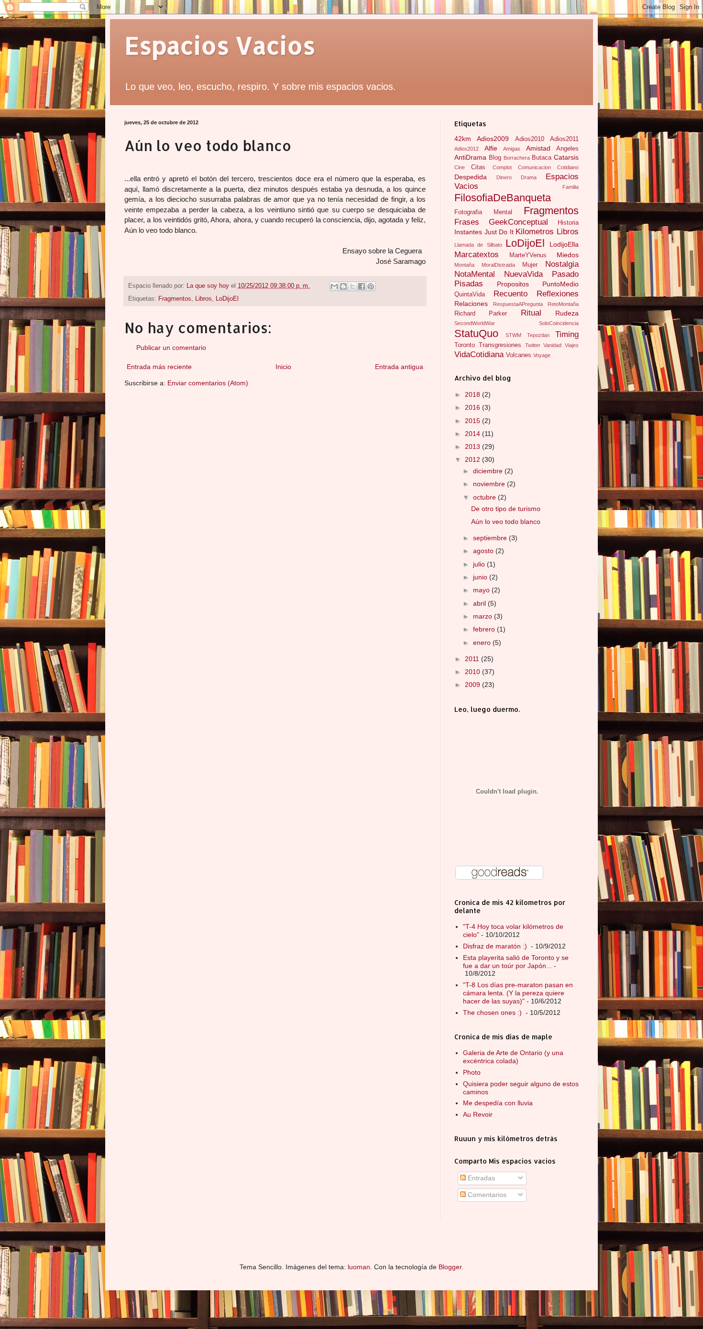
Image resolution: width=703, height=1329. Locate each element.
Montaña (464, 265)
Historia (568, 222)
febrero (485, 629)
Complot (502, 167)
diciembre (489, 471)
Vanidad (552, 345)
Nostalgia (562, 264)
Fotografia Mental (483, 212)
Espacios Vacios (219, 45)
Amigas (511, 149)
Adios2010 (529, 139)
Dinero (504, 177)
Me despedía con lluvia (498, 1103)
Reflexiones (558, 293)
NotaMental (474, 274)
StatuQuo (476, 333)
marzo (483, 616)
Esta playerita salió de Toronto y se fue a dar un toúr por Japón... (516, 962)
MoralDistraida (498, 265)
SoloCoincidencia (559, 323)
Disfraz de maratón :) (496, 946)
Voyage (541, 355)
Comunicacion (534, 167)
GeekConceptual (518, 222)
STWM (513, 335)
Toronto (464, 345)
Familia (570, 187)
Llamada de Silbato (478, 245)
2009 (473, 684)
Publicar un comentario (171, 347)
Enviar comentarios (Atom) (207, 383)
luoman (359, 1267)
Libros (203, 298)
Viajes (572, 345)
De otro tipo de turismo (505, 508)
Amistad (538, 148)
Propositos (513, 284)
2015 (473, 421)
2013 (473, 446)
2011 (473, 659)
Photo (472, 1072)
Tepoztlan (538, 335)
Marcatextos (476, 254)
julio (480, 564)
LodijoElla (564, 244)
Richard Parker (480, 313)
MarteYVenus (528, 255)
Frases (466, 222)
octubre (485, 497)
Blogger (450, 1267)
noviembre (490, 484)
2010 (473, 671)
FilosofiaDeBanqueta (502, 198)
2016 (473, 407)
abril (480, 603)
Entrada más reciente (159, 366)
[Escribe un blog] (343, 286)
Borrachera (517, 158)
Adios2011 (564, 139)
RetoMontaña (563, 304)
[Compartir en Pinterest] (370, 286)
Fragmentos (174, 298)
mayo (482, 590)
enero (483, 642)
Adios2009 (493, 138)
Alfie (490, 148)
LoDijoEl (227, 298)
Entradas (480, 1178)
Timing (567, 334)
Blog (495, 157)
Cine (459, 167)
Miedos (568, 255)
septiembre (491, 538)
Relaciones (471, 303)
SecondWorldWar (474, 323)
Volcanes (518, 355)
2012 (473, 459)
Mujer (530, 264)
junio (481, 577)
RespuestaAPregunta (518, 304)
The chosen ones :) (493, 1012)
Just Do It (499, 232)
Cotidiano (568, 167)
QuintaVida (469, 294)
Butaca (541, 157)
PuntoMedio (560, 284)
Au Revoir (478, 1114)
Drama (529, 177)
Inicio (283, 366)
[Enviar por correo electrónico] (334, 286)
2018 (473, 394)
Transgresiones (500, 345)
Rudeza (567, 313)
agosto (484, 551)
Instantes (468, 232)
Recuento (510, 293)
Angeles (567, 148)
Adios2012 (466, 149)
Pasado (565, 274)
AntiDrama (470, 157)
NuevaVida (523, 274)
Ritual (531, 312)
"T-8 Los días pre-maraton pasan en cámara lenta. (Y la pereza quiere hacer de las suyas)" (518, 993)
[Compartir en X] (352, 286)
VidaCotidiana (479, 354)
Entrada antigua (399, 366)
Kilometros (535, 231)
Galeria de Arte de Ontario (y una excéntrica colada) (513, 1057)
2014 (473, 433)
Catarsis (566, 157)
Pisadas (468, 283)
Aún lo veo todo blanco (505, 521)
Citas (478, 167)
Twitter (532, 345)
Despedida (470, 177)
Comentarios (486, 1194)
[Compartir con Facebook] (361, 286)
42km (462, 138)
